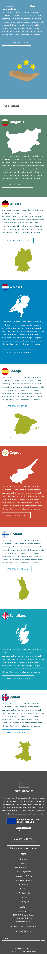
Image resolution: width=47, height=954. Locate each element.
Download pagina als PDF (25, 848)
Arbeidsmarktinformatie (23, 867)
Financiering (23, 884)
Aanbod (23, 863)
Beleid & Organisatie (23, 871)
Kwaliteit (23, 888)
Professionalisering (23, 893)
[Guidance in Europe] (9, 5)
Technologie (23, 897)
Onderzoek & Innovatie (23, 880)
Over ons (23, 859)
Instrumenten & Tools (23, 876)
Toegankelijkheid (24, 901)
